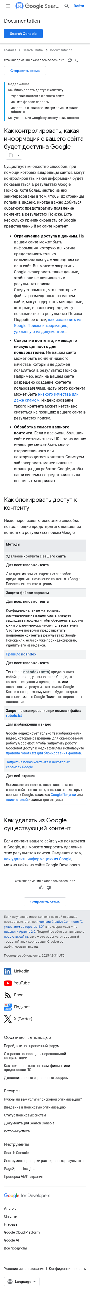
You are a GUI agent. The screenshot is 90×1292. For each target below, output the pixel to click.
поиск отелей (17, 800)
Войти (79, 6)
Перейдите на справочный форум (32, 1046)
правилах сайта (16, 936)
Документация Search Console (29, 1123)
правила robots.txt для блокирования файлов (43, 753)
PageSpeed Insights (20, 1169)
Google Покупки (63, 795)
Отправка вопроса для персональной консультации (35, 1056)
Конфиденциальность (67, 1269)
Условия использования (24, 1269)
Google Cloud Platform (22, 1232)
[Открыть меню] (8, 6)
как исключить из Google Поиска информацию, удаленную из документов (47, 325)
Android (10, 1208)
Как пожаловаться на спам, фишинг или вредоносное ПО (37, 1068)
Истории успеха (17, 1131)
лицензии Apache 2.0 (19, 931)
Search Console (23, 33)
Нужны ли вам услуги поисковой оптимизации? (43, 1099)
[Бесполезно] (77, 60)
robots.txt (14, 716)
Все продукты (15, 1248)
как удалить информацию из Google (38, 859)
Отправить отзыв (25, 70)
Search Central (52, 6)
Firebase (11, 1224)
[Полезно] (70, 60)
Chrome (10, 1216)
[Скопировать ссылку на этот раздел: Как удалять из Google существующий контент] (76, 829)
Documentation (22, 21)
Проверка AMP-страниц (24, 1177)
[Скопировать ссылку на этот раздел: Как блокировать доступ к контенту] (34, 508)
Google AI (11, 1240)
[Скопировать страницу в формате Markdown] (10, 155)
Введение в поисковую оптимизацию (35, 1107)
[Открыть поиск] (67, 6)
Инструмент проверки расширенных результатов (45, 1161)
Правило (21, 654)
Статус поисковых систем (25, 1115)
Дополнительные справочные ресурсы (36, 1078)
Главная (10, 50)
